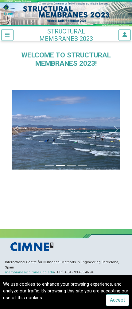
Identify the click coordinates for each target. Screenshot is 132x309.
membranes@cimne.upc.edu (29, 272)
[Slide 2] (60, 165)
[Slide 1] (49, 165)
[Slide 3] (71, 165)
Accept (117, 300)
